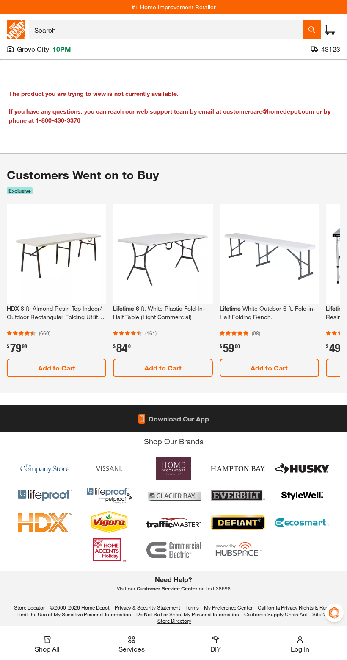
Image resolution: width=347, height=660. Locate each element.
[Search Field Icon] (312, 29)
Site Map (322, 614)
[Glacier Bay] (173, 495)
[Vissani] (109, 468)
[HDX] (45, 523)
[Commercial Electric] (173, 550)
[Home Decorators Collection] (173, 468)
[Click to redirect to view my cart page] (330, 30)
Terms (192, 607)
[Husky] (302, 468)
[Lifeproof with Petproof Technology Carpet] (109, 495)
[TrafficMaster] (173, 523)
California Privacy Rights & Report (296, 607)
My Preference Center (228, 607)
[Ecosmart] (302, 523)
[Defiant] (238, 523)
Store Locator (29, 607)
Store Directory (174, 621)
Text (218, 588)
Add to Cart (56, 368)
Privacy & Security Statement (147, 607)
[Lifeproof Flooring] (45, 495)
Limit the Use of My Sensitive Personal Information (74, 614)
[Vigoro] (109, 523)
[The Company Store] (45, 468)
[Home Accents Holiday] (109, 550)
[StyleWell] (302, 495)
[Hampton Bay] (238, 468)
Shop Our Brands (174, 441)
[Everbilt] (238, 495)
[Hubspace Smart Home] (238, 550)
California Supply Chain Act (275, 614)
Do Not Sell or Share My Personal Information (187, 614)
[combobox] (165, 30)
